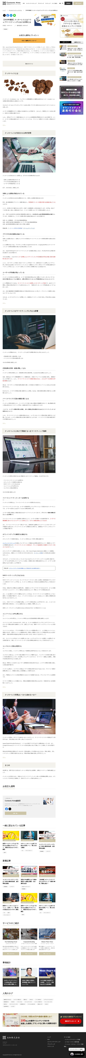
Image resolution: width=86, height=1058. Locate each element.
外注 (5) (12, 1001)
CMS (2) (31, 999)
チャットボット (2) (48, 1001)
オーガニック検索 (38, 553)
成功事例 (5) (6, 1006)
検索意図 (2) (6, 1001)
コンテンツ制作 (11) (38, 1001)
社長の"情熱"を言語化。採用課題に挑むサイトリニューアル (28, 982)
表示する (30, 64)
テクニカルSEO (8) (31, 1004)
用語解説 (5, 29)
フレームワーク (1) (28, 1001)
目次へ (4, 125)
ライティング (48, 3)
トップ (4, 10)
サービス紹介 (67, 1037)
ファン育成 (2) (38, 999)
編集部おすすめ (77, 42)
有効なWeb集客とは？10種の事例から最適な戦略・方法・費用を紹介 (29, 881)
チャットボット (29, 850)
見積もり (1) (40, 1004)
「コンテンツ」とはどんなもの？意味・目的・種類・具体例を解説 (74, 56)
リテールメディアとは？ (29, 228)
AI (22, 850)
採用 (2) (5, 1004)
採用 (5, 852)
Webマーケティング (25, 886)
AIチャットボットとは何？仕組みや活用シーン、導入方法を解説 (29, 845)
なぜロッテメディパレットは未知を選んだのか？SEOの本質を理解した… (10, 982)
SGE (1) (46, 1004)
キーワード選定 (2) (17, 999)
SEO (24, 3)
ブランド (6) (19, 1001)
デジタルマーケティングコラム (15, 10)
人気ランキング (65, 42)
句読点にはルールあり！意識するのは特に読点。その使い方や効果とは (74, 49)
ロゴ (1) (12, 1006)
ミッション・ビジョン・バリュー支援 (74, 1044)
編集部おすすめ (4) (7, 999)
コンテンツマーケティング (31, 3)
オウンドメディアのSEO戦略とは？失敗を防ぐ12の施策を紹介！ (24, 568)
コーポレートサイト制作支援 (72, 1042)
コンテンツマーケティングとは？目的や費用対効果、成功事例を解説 (47, 846)
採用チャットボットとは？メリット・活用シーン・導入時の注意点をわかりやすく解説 (10, 907)
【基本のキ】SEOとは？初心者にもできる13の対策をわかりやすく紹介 (75, 63)
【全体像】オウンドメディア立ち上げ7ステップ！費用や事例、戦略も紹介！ (47, 881)
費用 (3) (25, 999)
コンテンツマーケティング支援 (72, 1039)
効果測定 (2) (22, 1004)
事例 (60, 3)
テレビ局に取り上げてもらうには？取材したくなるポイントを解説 (74, 80)
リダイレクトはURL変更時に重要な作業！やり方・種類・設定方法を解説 (74, 72)
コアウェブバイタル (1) (48, 999)
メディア (48, 851)
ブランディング (41, 3)
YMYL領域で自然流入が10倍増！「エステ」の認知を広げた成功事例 (47, 982)
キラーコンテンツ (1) (13, 1004)
